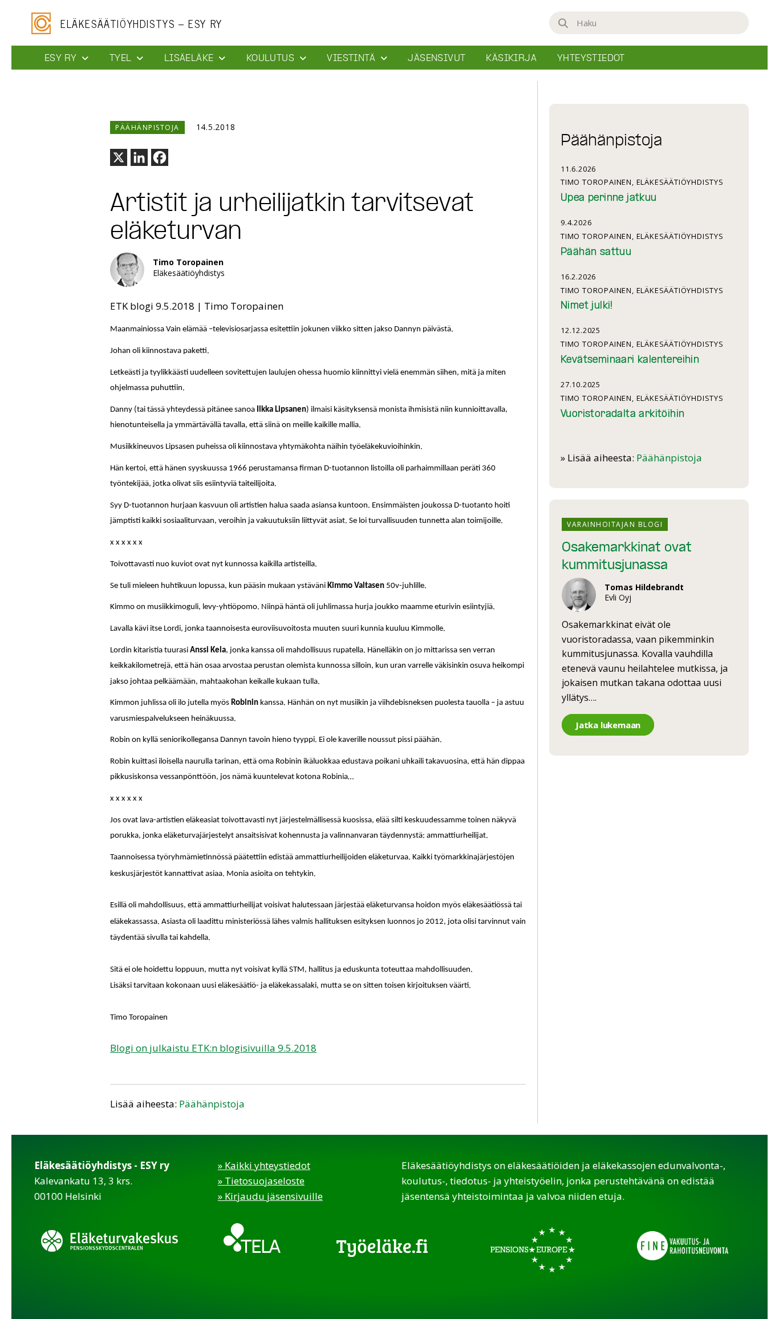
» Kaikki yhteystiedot (264, 1165)
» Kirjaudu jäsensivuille (270, 1196)
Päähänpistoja (212, 1103)
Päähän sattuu (596, 252)
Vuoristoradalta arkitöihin (622, 414)
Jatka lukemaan (607, 724)
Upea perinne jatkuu (609, 198)
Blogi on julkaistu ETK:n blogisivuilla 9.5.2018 (213, 1047)
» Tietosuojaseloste (261, 1180)
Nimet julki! (587, 306)
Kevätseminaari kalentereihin (630, 360)
